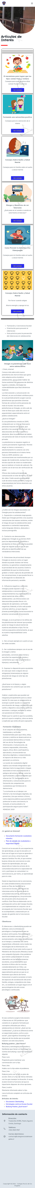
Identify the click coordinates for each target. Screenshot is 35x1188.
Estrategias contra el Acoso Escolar (19, 1104)
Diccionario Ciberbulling (15, 1102)
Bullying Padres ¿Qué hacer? (17, 1107)
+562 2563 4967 (14, 1130)
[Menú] (32, 3)
